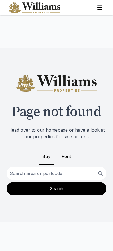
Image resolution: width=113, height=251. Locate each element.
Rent (66, 156)
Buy (46, 156)
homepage (57, 130)
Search (56, 188)
